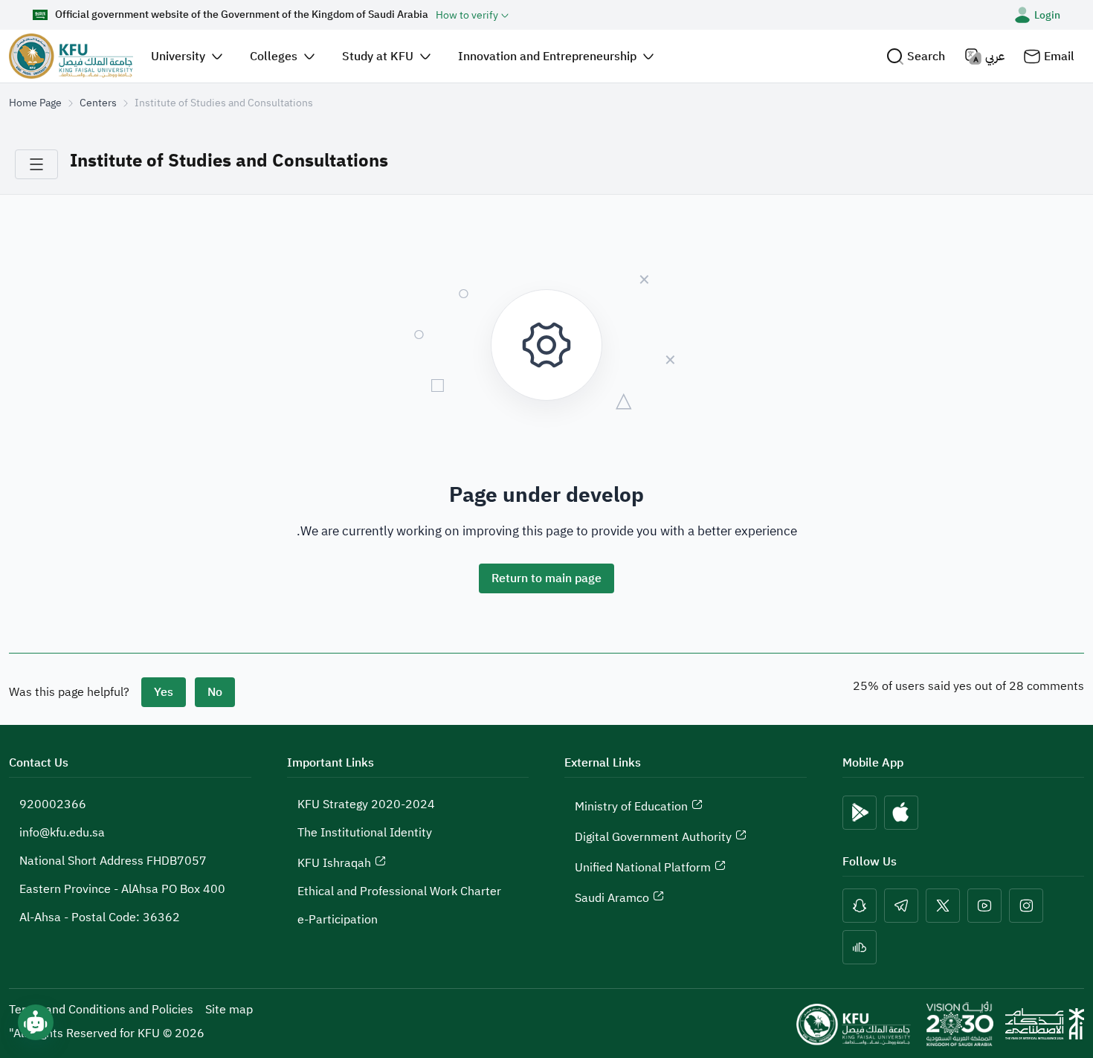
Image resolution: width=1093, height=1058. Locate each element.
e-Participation (337, 920)
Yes (163, 692)
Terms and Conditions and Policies (101, 1010)
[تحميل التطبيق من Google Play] (859, 813)
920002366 (52, 804)
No (214, 692)
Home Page (35, 103)
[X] (943, 905)
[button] (916, 56)
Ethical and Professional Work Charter (399, 891)
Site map (229, 1010)
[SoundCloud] (859, 947)
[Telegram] (901, 905)
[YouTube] (984, 905)
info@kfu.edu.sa (62, 833)
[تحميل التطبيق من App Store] (901, 813)
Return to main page (546, 578)
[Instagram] (1026, 905)
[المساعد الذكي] (36, 1022)
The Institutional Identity (364, 833)
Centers (98, 103)
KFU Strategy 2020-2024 (366, 804)
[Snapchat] (859, 905)
